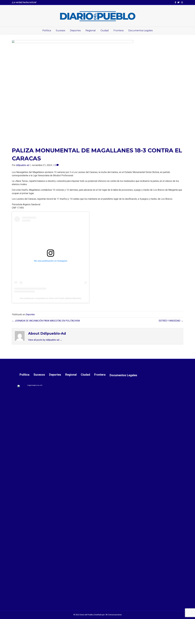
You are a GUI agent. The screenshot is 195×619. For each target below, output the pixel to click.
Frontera (118, 30)
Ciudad (104, 30)
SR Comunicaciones (113, 615)
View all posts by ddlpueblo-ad (45, 339)
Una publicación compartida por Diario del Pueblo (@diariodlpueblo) (50, 298)
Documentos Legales (140, 30)
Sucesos (60, 30)
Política (46, 30)
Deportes (75, 30)
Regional (91, 30)
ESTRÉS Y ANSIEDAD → (171, 320)
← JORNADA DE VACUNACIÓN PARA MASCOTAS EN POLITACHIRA (46, 320)
